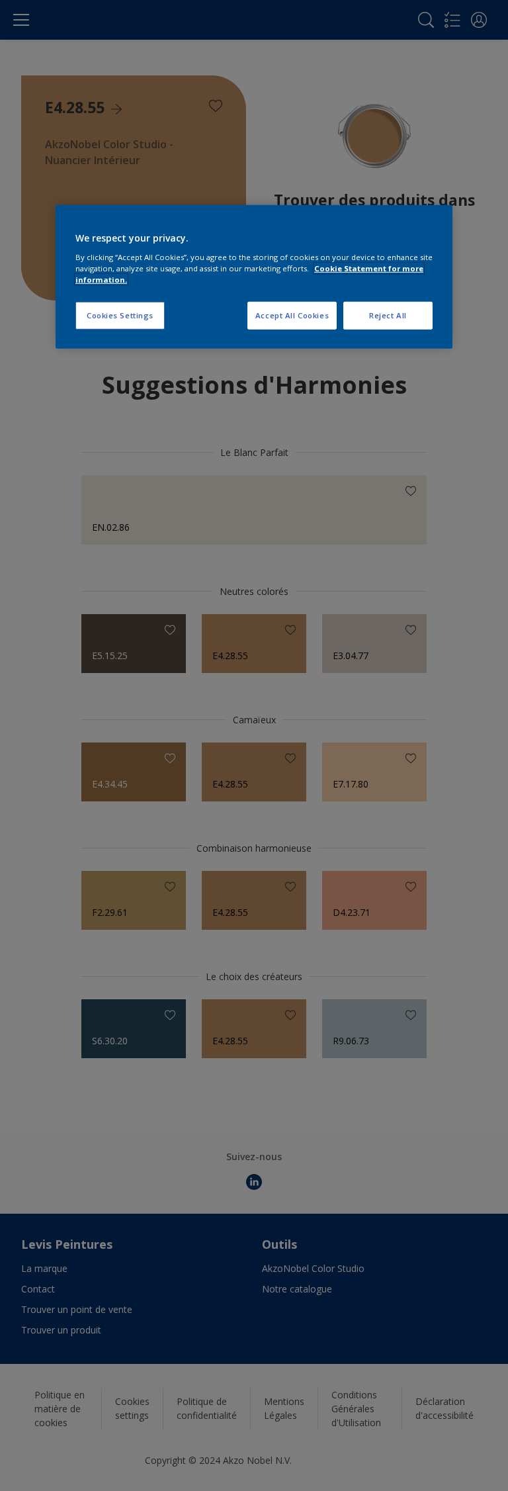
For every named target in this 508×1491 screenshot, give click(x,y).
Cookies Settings (120, 315)
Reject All (388, 315)
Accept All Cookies (292, 315)
